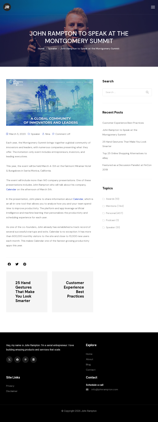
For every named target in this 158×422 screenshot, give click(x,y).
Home (41, 48)
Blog (88, 364)
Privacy (10, 385)
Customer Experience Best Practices (123, 122)
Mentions (111, 206)
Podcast (111, 220)
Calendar (11, 189)
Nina (47, 134)
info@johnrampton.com (104, 389)
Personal (111, 213)
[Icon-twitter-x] (9, 359)
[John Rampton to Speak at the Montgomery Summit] (24, 264)
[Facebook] (17, 359)
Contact (91, 369)
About (89, 359)
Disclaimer (12, 391)
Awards (110, 198)
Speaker (52, 48)
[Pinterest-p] (25, 359)
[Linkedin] (33, 359)
